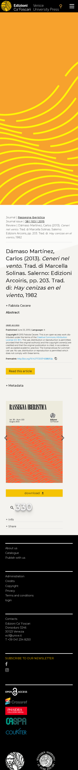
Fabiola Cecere (18, 305)
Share (11, 526)
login (8, 600)
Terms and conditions (19, 595)
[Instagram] (39, 670)
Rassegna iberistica (31, 217)
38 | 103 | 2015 (34, 221)
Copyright (11, 586)
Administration (14, 576)
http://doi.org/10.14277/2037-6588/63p (35, 359)
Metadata (14, 385)
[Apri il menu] (72, 6)
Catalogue (12, 553)
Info (10, 519)
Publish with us (15, 557)
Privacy (10, 590)
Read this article (20, 371)
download (34, 493)
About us (11, 548)
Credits (10, 581)
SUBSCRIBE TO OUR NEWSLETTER (29, 658)
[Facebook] (39, 664)
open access (12, 325)
